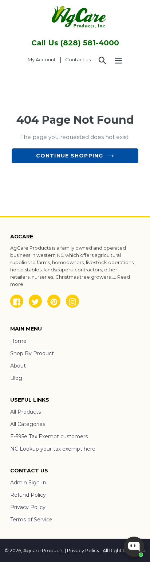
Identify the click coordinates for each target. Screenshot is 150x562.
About (18, 365)
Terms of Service (31, 519)
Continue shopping (69, 155)
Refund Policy (28, 495)
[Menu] (118, 60)
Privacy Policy (28, 507)
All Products (25, 412)
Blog (16, 378)
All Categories (27, 424)
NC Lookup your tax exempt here (52, 449)
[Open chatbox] (134, 547)
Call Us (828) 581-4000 (75, 42)
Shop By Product (32, 353)
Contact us (78, 59)
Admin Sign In (28, 482)
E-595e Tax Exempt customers (49, 436)
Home (18, 341)
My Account (44, 59)
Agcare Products (43, 550)
